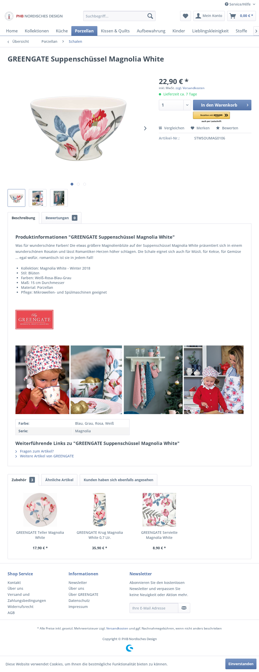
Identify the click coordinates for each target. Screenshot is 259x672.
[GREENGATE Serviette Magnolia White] (159, 509)
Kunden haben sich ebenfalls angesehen (118, 479)
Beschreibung (23, 217)
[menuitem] (119, 16)
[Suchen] (150, 16)
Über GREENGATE (83, 594)
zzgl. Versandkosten (190, 88)
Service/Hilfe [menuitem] (240, 4)
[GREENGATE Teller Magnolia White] (40, 509)
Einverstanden (240, 663)
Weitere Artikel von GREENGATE (46, 456)
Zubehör (22, 479)
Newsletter (78, 582)
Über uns (15, 588)
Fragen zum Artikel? (36, 451)
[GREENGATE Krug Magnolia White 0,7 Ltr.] (100, 509)
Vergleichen (173, 128)
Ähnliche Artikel (59, 479)
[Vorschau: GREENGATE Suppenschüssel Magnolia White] (16, 198)
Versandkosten (117, 628)
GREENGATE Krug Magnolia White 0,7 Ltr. (100, 535)
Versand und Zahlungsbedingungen (27, 597)
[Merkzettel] (185, 16)
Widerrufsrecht (20, 606)
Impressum (78, 606)
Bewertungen (61, 217)
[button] (211, 117)
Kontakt (14, 582)
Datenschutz (79, 600)
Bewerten (229, 128)
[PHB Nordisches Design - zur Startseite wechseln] (33, 17)
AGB (11, 612)
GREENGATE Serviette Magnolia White (159, 535)
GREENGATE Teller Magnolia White (40, 535)
